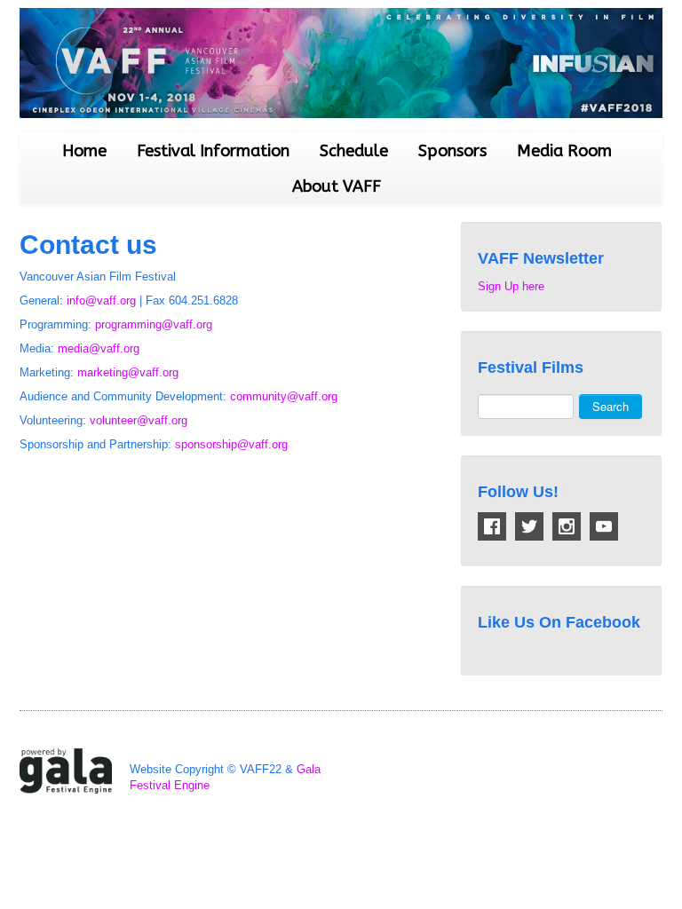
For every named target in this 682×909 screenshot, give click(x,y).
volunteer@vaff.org (138, 420)
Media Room (564, 151)
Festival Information (213, 151)
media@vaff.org (98, 348)
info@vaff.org (101, 300)
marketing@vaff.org (127, 372)
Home (84, 151)
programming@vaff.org (153, 324)
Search (610, 406)
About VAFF (336, 186)
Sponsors (452, 151)
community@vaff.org (283, 396)
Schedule (354, 151)
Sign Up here (511, 286)
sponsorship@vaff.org (231, 444)
